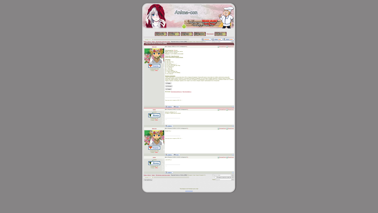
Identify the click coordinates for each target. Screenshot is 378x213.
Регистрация (210, 33)
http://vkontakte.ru (187, 91)
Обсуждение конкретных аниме (163, 41)
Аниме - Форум (147, 41)
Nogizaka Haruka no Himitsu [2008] (179, 41)
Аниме (153, 41)
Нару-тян (154, 46)
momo (154, 109)
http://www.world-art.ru (176, 91)
